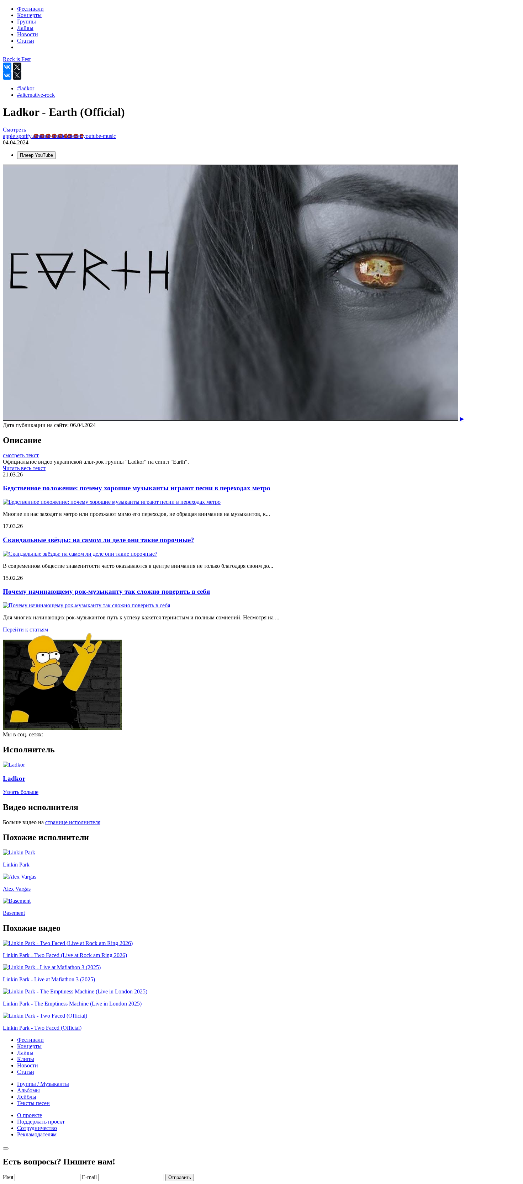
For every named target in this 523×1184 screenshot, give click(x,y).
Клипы (25, 1059)
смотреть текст (21, 455)
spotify (24, 136)
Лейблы (26, 1097)
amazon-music (50, 136)
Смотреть (14, 130)
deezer (75, 136)
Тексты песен (33, 1103)
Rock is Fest (17, 59)
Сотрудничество (37, 1128)
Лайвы (25, 1053)
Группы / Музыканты (43, 1084)
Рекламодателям (37, 1134)
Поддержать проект (41, 1122)
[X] (17, 67)
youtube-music (99, 136)
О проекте (29, 1115)
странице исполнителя (72, 822)
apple (9, 136)
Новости (27, 1065)
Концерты (29, 1046)
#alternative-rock (36, 95)
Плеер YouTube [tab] (36, 155)
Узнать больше (20, 792)
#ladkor (25, 88)
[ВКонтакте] (7, 67)
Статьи (25, 1072)
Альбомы (28, 1090)
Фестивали (30, 1040)
